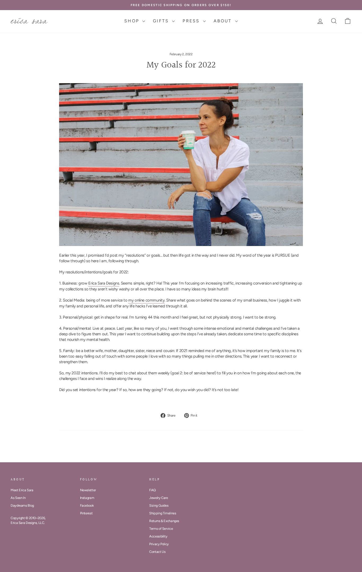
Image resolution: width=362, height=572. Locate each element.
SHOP (132, 20)
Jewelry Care (158, 498)
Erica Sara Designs (103, 283)
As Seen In (18, 498)
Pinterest (86, 513)
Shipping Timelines (162, 513)
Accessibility (158, 536)
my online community (146, 300)
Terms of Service (161, 529)
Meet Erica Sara (22, 490)
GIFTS (162, 20)
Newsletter (88, 490)
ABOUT (224, 20)
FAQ (152, 490)
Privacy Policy (159, 544)
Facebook (87, 505)
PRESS (192, 20)
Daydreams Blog (22, 505)
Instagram (87, 498)
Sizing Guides (158, 505)
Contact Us (157, 552)
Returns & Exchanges (164, 521)
